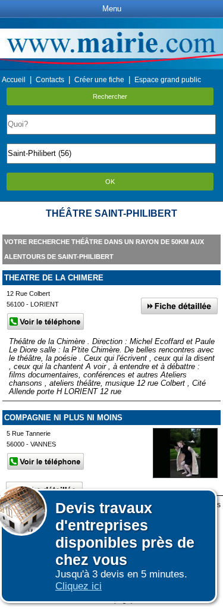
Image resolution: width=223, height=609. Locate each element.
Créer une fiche (99, 80)
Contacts (50, 80)
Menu (111, 8)
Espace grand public (167, 80)
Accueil (14, 80)
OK (110, 181)
